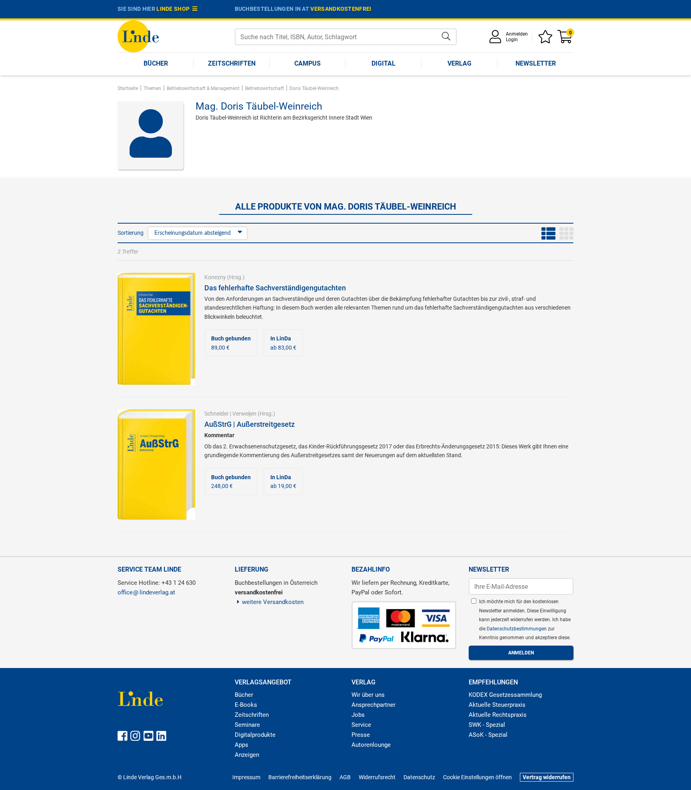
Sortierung (131, 233)
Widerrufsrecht (377, 777)
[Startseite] (138, 36)
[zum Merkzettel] (546, 39)
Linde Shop (174, 9)
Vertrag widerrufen (547, 777)
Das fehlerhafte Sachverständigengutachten (275, 288)
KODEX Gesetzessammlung (505, 694)
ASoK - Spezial (488, 734)
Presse (360, 734)
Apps (241, 744)
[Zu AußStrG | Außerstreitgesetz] (156, 464)
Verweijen (244, 413)
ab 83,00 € (283, 342)
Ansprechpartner (373, 704)
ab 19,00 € (283, 481)
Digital (383, 63)
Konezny (215, 277)
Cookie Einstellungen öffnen (477, 777)
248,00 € (231, 481)
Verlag (459, 63)
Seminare (247, 724)
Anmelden (517, 34)
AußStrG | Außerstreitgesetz (249, 424)
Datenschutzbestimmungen (517, 629)
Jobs (358, 714)
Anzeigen (247, 754)
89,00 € (231, 342)
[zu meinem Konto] (496, 39)
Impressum (246, 777)
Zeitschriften (232, 63)
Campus (307, 63)
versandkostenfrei (340, 9)
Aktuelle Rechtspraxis (498, 714)
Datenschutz (419, 777)
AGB (345, 777)
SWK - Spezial (487, 724)
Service (361, 724)
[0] (565, 39)
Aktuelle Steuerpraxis (497, 704)
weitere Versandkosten (273, 602)
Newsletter (535, 63)
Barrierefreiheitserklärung (300, 777)
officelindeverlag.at (146, 592)
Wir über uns (368, 694)
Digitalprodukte (255, 734)
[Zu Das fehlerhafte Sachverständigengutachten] (156, 328)
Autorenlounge (371, 744)
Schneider (216, 413)
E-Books (246, 704)
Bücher (156, 63)
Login (512, 39)
